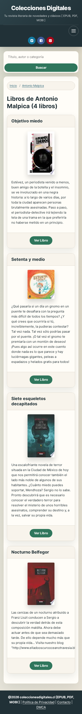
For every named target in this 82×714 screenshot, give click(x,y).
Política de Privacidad (38, 702)
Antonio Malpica (33, 85)
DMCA (41, 707)
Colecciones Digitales (41, 8)
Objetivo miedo (26, 120)
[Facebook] (41, 40)
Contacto (64, 702)
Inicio (13, 85)
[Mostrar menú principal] (74, 31)
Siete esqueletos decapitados (28, 401)
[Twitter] (32, 40)
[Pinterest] (50, 40)
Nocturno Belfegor (30, 552)
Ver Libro (41, 240)
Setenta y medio (28, 259)
